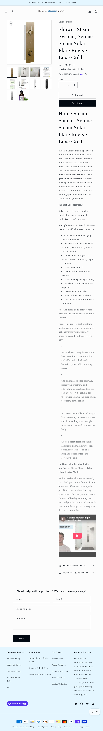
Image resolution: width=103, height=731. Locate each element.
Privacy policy (56, 727)
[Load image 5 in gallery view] (12, 84)
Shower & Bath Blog (38, 668)
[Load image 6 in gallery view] (24, 84)
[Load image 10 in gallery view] (24, 95)
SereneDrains (58, 658)
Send (21, 638)
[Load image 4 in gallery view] (46, 72)
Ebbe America (58, 678)
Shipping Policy (14, 671)
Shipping (62, 69)
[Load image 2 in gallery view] (24, 72)
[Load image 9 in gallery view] (12, 95)
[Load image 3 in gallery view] (35, 72)
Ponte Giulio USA (60, 671)
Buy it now (77, 103)
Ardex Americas (59, 665)
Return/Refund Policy (14, 679)
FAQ (9, 687)
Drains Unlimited (59, 684)
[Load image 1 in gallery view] (12, 72)
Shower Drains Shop (26, 727)
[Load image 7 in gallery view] (35, 84)
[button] (6, 11)
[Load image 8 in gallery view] (46, 84)
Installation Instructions (40, 674)
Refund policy (43, 727)
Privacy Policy (13, 658)
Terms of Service (15, 665)
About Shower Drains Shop (39, 660)
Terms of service (70, 727)
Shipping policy (85, 727)
